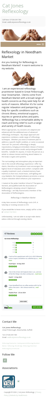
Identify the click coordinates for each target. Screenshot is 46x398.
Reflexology (30, 343)
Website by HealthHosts (18, 395)
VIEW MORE (23, 301)
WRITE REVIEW (37, 307)
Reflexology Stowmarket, (9, 343)
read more (38, 274)
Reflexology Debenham (30, 346)
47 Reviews (9, 234)
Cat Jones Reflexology (15, 8)
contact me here (10, 212)
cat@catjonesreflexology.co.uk (18, 337)
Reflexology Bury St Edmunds (10, 348)
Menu (39, 44)
